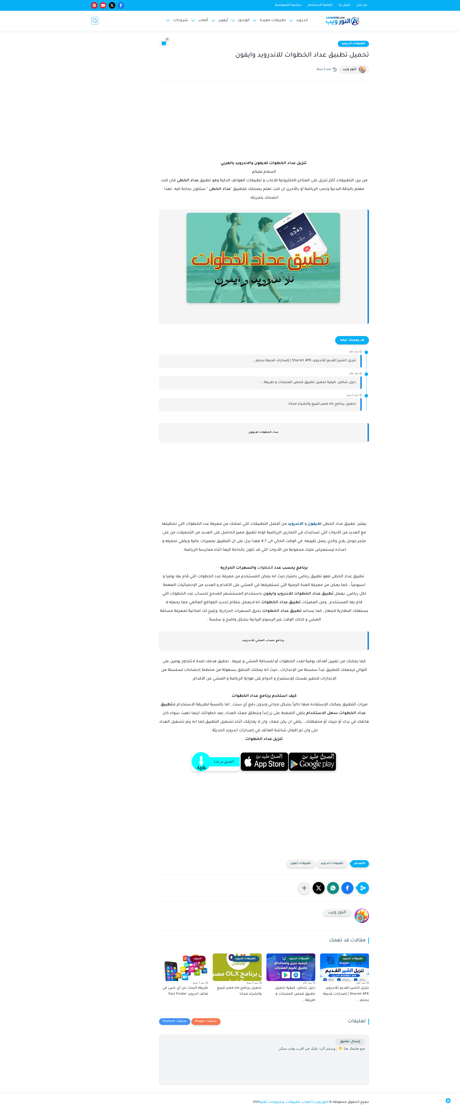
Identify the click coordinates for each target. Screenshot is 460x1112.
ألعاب (203, 20)
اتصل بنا (344, 5)
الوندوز (244, 20)
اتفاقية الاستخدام (320, 5)
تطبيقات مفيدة (273, 20)
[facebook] (121, 5)
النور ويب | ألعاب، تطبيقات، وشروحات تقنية (293, 1102)
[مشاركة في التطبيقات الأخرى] (304, 888)
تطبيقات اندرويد (353, 43)
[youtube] (103, 5)
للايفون (315, 524)
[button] (347, 888)
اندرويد (302, 20)
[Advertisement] (264, 126)
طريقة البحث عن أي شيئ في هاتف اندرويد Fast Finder (185, 991)
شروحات (180, 20)
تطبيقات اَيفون (300, 863)
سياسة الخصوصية (288, 5)
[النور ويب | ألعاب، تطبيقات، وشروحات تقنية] (342, 21)
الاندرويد (296, 524)
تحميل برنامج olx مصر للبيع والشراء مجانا (322, 404)
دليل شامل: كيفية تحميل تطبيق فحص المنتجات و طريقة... (308, 382)
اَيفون (223, 20)
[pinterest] (94, 5)
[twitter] (112, 5)
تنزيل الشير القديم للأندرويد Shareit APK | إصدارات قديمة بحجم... (304, 361)
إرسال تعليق (350, 1041)
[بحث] (94, 20)
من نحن (361, 5)
